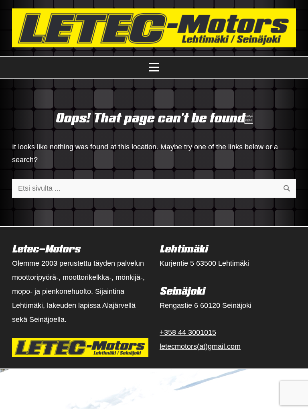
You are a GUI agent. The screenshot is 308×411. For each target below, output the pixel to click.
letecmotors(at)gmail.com (200, 346)
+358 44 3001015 (188, 332)
